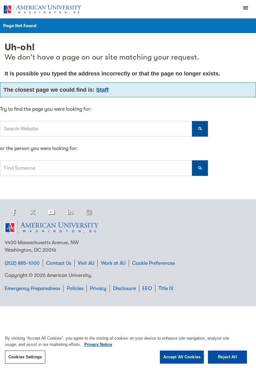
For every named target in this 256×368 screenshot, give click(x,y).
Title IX (166, 288)
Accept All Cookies (181, 357)
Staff (102, 90)
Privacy (98, 288)
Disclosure (124, 288)
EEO (147, 288)
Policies (75, 288)
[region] (128, 348)
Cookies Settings (25, 357)
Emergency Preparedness (32, 288)
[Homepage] (128, 228)
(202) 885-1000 (22, 263)
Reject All (227, 357)
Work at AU (113, 263)
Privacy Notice (98, 344)
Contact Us (58, 263)
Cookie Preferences (153, 263)
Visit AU (86, 263)
